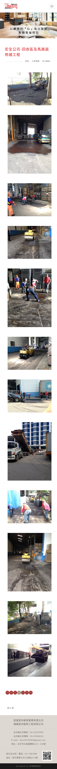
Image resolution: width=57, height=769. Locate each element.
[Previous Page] (11, 693)
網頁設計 (37, 766)
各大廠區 (46, 61)
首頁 (27, 61)
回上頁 (10, 708)
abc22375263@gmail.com (33, 740)
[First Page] (7, 693)
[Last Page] (31, 693)
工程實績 (36, 61)
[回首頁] (10, 6)
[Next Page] (27, 693)
